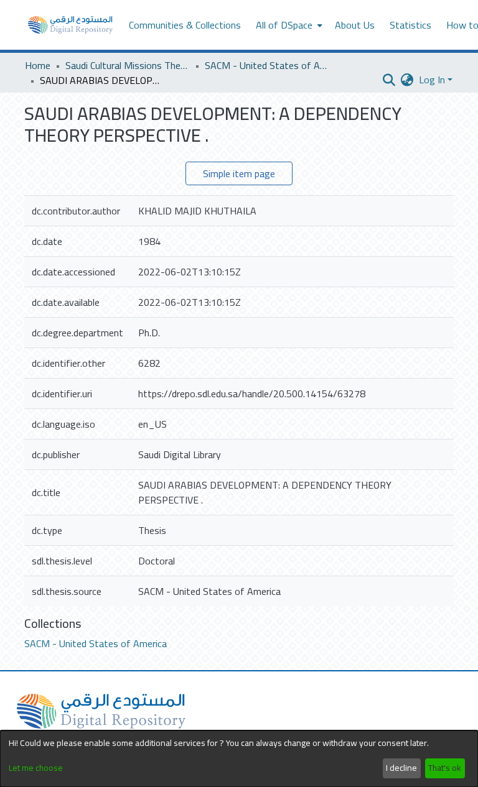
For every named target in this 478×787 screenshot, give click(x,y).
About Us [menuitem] (355, 24)
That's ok (444, 768)
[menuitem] (287, 25)
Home (37, 65)
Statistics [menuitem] (410, 24)
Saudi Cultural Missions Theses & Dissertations (127, 65)
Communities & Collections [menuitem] (185, 24)
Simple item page (239, 173)
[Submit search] (389, 79)
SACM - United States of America (267, 65)
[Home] (70, 24)
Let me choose (36, 768)
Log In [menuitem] (432, 79)
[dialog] (239, 758)
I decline (401, 768)
